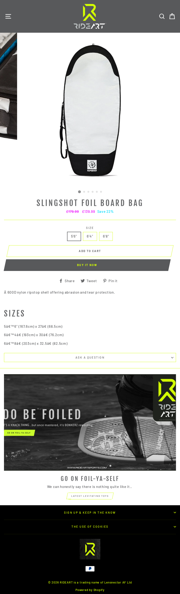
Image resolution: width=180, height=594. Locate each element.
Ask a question (90, 357)
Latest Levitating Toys (90, 495)
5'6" (74, 236)
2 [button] (84, 192)
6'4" (90, 236)
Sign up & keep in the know (90, 512)
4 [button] (93, 192)
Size (90, 227)
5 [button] (97, 192)
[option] (90, 110)
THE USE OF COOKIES (89, 526)
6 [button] (101, 192)
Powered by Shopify (90, 590)
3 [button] (88, 192)
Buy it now (87, 265)
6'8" (106, 236)
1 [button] (79, 191)
